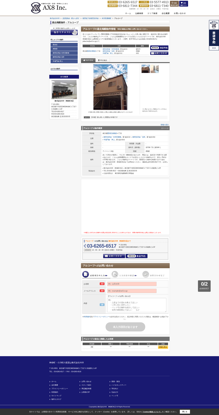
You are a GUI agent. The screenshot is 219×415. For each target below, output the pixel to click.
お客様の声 (85, 392)
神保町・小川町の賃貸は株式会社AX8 (66, 362)
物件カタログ (56, 399)
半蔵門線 (106, 53)
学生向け (115, 389)
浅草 (113, 51)
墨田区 (89, 51)
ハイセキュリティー (119, 385)
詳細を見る (163, 347)
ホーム (53, 381)
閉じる (184, 412)
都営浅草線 (106, 49)
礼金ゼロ (115, 392)
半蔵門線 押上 (58, 61)
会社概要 (54, 385)
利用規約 (87, 317)
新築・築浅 (116, 381)
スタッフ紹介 (86, 385)
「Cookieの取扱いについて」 (152, 412)
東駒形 (94, 51)
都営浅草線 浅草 (58, 57)
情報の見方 (165, 125)
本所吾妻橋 (115, 49)
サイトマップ (56, 396)
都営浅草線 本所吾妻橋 (61, 53)
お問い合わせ (86, 381)
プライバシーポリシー (101, 317)
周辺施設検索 (86, 389)
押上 (111, 53)
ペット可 (115, 396)
